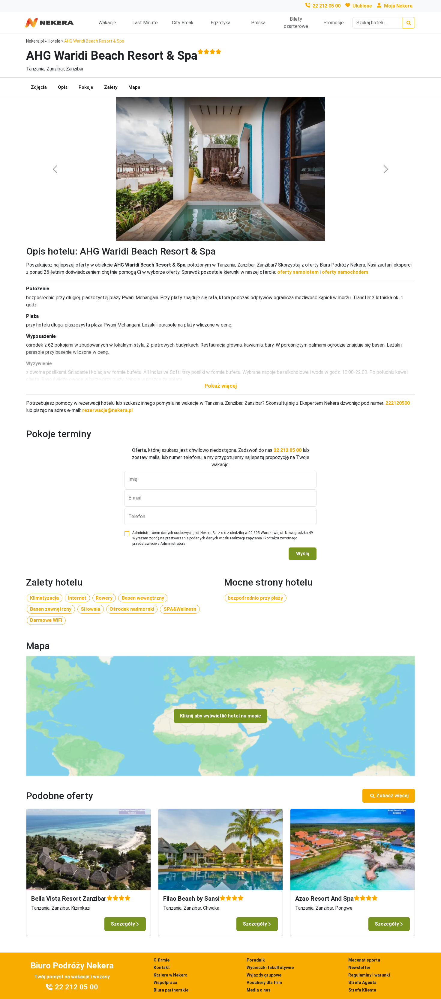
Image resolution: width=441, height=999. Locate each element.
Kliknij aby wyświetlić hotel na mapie (220, 716)
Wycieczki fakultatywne (270, 967)
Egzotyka (220, 22)
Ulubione (362, 6)
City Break (183, 22)
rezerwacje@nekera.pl (107, 410)
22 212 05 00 (326, 6)
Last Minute (145, 22)
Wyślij (302, 553)
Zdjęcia (39, 87)
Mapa (134, 87)
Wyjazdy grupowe (264, 975)
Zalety (110, 87)
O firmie (162, 960)
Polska (258, 22)
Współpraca (165, 982)
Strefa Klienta (362, 990)
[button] (220, 386)
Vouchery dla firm (264, 982)
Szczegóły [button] (123, 924)
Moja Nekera (398, 6)
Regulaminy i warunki (369, 975)
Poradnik (256, 960)
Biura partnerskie (171, 990)
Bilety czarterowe (296, 22)
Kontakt (162, 967)
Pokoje (86, 87)
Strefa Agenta (362, 982)
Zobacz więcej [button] (392, 795)
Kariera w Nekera (171, 975)
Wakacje (107, 22)
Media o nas (259, 990)
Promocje (333, 22)
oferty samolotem (298, 272)
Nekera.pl (35, 41)
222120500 (398, 403)
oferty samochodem (345, 272)
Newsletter (359, 967)
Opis (63, 87)
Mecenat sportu (364, 960)
